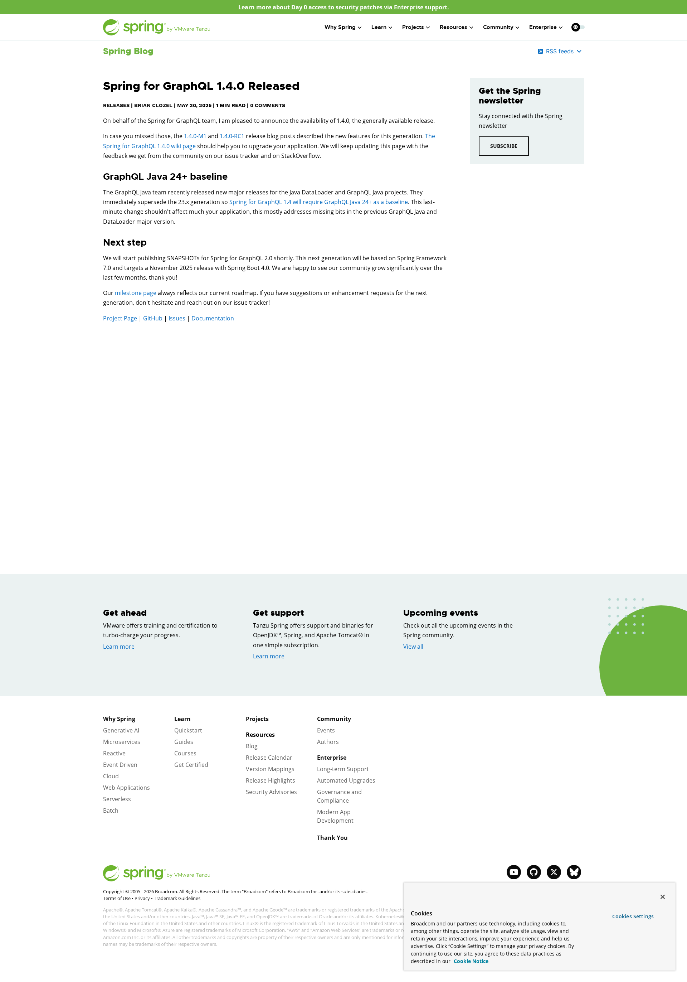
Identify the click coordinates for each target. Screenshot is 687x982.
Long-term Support (343, 769)
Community (334, 719)
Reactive (114, 753)
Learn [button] (378, 27)
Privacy (142, 898)
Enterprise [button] (543, 27)
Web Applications (126, 788)
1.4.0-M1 (196, 136)
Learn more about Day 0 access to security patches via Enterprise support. (343, 7)
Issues (177, 318)
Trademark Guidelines (177, 898)
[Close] (663, 897)
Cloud (111, 776)
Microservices (121, 742)
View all (413, 646)
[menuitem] (575, 27)
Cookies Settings (633, 916)
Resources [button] (453, 27)
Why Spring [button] (340, 27)
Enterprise (331, 757)
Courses (185, 753)
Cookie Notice (470, 961)
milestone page (135, 293)
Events (326, 730)
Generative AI (121, 730)
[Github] (534, 872)
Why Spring (119, 719)
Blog (252, 746)
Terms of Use (117, 898)
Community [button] (498, 27)
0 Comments (267, 105)
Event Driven (120, 765)
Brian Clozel (153, 105)
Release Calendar (269, 757)
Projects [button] (413, 27)
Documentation (212, 318)
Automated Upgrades (346, 780)
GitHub (152, 318)
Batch (110, 810)
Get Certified (191, 765)
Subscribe (503, 145)
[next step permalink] (99, 242)
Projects (257, 719)
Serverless (117, 799)
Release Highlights (270, 780)
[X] (554, 872)
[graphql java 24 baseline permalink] (99, 176)
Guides (183, 742)
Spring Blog (128, 51)
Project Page (120, 318)
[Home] (157, 27)
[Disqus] (276, 429)
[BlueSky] (574, 872)
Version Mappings (270, 769)
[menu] (578, 27)
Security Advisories (271, 792)
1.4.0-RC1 (232, 136)
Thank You (332, 838)
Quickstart (188, 730)
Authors (328, 742)
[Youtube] (514, 872)
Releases (116, 105)
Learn (182, 719)
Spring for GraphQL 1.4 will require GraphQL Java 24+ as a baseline (318, 202)
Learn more (119, 646)
